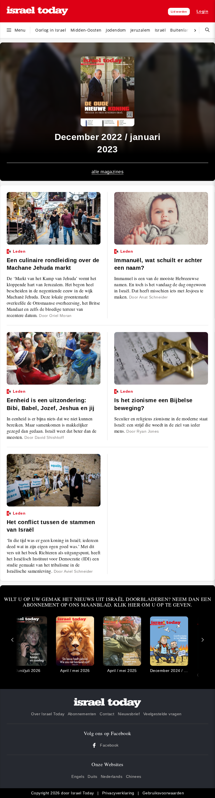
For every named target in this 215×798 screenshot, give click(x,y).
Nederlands (111, 776)
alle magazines (107, 171)
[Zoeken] (205, 30)
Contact (107, 714)
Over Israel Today (47, 714)
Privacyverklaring (118, 793)
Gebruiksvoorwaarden (163, 793)
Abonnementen (82, 714)
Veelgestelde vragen (162, 714)
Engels (77, 776)
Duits (92, 776)
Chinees (133, 776)
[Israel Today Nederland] (37, 11)
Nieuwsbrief (129, 714)
